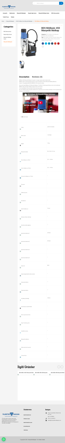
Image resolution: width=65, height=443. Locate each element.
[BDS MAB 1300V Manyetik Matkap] (27, 385)
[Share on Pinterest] (58, 43)
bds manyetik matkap (55, 37)
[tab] (25, 76)
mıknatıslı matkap (48, 40)
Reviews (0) (37, 77)
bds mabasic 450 (47, 37)
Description (24, 77)
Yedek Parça (6, 17)
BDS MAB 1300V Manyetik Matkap (27, 372)
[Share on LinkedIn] (49, 43)
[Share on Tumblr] (52, 43)
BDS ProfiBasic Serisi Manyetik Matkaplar (24, 21)
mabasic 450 (53, 39)
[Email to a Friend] (43, 46)
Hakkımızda (12, 13)
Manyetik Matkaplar (21, 13)
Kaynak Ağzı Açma (32, 13)
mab (60, 37)
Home (3, 21)
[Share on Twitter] (46, 43)
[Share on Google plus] (55, 43)
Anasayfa (5, 13)
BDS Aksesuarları (55, 13)
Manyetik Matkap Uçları (44, 13)
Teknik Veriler (25, 117)
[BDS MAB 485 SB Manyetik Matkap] (42, 385)
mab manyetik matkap (45, 39)
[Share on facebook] (43, 43)
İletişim (12, 17)
